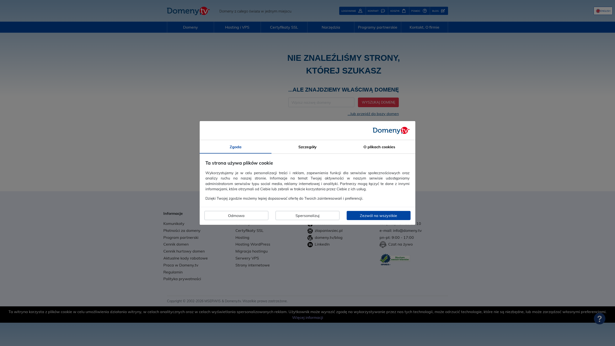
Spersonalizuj (307, 215)
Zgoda (235, 146)
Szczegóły (307, 146)
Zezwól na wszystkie (378, 215)
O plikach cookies (379, 146)
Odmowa (236, 215)
